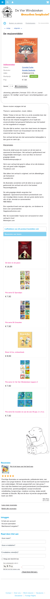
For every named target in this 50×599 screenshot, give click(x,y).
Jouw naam (6, 538)
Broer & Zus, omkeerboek (14, 352)
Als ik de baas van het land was (21, 466)
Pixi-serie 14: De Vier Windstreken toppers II (21, 382)
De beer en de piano (12, 263)
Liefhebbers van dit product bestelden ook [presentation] (22, 229)
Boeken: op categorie (16, 23)
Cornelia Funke (27, 67)
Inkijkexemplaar (9, 64)
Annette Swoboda (28, 70)
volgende (18, 28)
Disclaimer (18, 596)
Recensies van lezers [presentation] (13, 234)
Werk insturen (28, 593)
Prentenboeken (30, 23)
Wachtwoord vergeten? (10, 526)
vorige (7, 28)
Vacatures (39, 593)
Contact (8, 593)
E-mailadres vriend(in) (10, 552)
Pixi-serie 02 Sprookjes (13, 293)
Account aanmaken (9, 524)
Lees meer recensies (9, 505)
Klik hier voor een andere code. (11, 569)
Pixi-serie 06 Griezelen (13, 322)
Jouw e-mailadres (8, 545)
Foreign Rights (30, 596)
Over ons (17, 593)
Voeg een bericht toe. (11, 559)
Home (4, 23)
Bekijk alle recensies (9, 509)
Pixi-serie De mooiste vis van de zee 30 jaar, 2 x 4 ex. (25, 412)
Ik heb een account (9, 521)
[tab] (25, 229)
